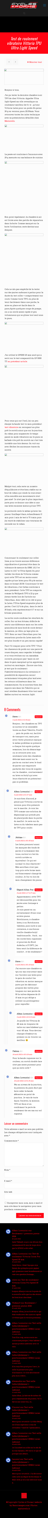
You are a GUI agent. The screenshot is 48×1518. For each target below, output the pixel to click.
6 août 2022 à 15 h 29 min (24, 965)
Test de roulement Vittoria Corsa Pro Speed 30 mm (26, 1256)
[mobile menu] (44, 5)
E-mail (8, 1181)
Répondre (38, 717)
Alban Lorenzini (20, 1230)
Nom (7, 1170)
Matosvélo (10, 121)
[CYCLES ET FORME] (24, 5)
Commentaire (11, 1140)
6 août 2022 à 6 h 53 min (21, 720)
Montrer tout (35, 62)
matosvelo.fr (24, 1508)
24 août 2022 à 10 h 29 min (24, 1081)
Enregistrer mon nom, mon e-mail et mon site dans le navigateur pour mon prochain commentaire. (23, 1206)
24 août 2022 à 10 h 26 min (22, 1054)
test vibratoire (11, 427)
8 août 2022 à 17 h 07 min (26, 893)
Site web (8, 1192)
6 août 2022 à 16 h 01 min (26, 1017)
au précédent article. (18, 361)
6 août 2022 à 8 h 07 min (23, 795)
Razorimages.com (20, 1505)
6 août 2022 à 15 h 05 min (24, 841)
